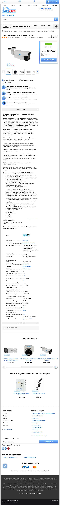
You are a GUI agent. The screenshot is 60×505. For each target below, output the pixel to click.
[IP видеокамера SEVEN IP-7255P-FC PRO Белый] (47, 349)
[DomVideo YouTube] (8, 448)
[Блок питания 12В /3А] (39, 384)
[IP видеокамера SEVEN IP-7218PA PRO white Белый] (29, 349)
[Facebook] (6, 448)
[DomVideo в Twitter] (3, 448)
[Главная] (2, 31)
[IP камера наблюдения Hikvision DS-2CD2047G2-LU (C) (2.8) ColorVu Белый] (11, 349)
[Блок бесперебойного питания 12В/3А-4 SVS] (21, 384)
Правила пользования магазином (33, 493)
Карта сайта (21, 493)
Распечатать (55, 35)
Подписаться (48, 442)
